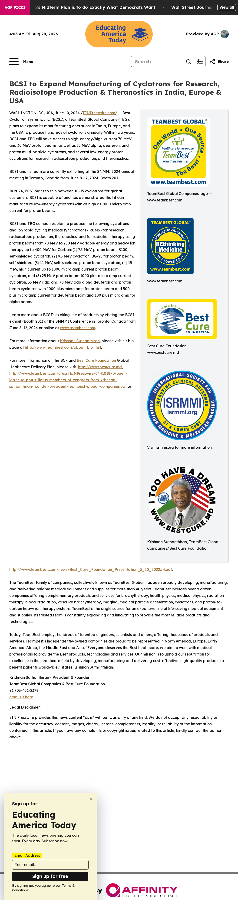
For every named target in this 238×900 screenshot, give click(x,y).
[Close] (91, 799)
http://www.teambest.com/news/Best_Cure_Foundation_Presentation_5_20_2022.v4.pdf (90, 569)
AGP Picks (15, 7)
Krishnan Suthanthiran (80, 340)
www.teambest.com (77, 327)
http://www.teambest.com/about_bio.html (63, 347)
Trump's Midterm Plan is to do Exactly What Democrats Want (89, 7)
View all (226, 7)
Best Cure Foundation (96, 360)
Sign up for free (50, 876)
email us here (21, 697)
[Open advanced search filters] (199, 61)
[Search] (188, 61)
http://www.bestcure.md (100, 367)
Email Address (27, 855)
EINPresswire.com (99, 112)
